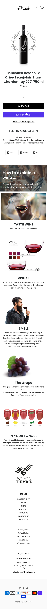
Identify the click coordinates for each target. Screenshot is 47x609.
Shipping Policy (23, 536)
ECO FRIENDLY (23, 499)
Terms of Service (24, 540)
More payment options (23, 121)
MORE (23, 506)
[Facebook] (23, 588)
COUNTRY (23, 509)
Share (25, 152)
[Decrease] (19, 98)
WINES (23, 503)
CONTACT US (23, 516)
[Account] (37, 8)
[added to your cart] (42, 8)
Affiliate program (23, 543)
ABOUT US (23, 513)
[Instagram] (20, 588)
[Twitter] (27, 588)
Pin (37, 152)
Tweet (12, 152)
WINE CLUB (23, 520)
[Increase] (28, 98)
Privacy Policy (24, 530)
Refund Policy (23, 533)
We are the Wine (27, 602)
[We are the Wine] (23, 7)
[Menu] (5, 8)
